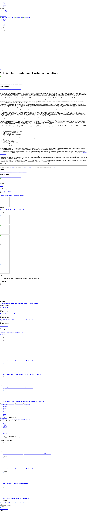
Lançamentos (5, 427)
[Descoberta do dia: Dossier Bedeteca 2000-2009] (5, 206)
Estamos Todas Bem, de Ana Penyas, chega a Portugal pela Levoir (20, 360)
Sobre (4, 6)
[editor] (4, 84)
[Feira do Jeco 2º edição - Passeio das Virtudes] (5, 191)
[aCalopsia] (15, 17)
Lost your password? (4, 509)
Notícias (4, 428)
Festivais (2, 172)
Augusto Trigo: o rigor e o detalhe (9, 313)
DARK (4, 30)
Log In (2, 510)
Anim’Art (53, 167)
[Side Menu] (3, 27)
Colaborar (5, 3)
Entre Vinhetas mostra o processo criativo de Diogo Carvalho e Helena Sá (19, 303)
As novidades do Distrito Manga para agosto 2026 (16, 498)
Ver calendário (3, 334)
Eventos (1, 69)
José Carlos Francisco (26, 167)
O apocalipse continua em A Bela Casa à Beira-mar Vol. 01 (18, 388)
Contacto (4, 5)
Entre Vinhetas (4, 326)
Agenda (4, 423)
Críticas (4, 425)
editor (12, 84)
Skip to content (3, 16)
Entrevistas (5, 426)
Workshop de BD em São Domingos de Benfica (12, 332)
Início (4, 2)
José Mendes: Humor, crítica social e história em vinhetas (15, 307)
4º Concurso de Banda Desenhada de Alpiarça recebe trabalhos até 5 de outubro (23, 401)
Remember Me (5, 507)
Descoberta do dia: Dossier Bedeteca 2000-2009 (12, 210)
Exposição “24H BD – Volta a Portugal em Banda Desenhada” (16, 320)
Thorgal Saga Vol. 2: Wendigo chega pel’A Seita (15, 483)
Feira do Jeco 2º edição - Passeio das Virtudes (12, 195)
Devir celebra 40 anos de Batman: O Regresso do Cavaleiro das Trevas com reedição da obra (27, 454)
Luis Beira (12, 167)
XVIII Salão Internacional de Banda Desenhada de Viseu (15, 172)
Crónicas (4, 424)
